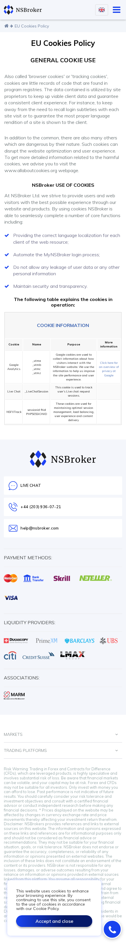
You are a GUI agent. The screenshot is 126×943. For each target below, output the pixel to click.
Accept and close (54, 921)
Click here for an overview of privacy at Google (109, 369)
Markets (13, 734)
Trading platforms (25, 750)
